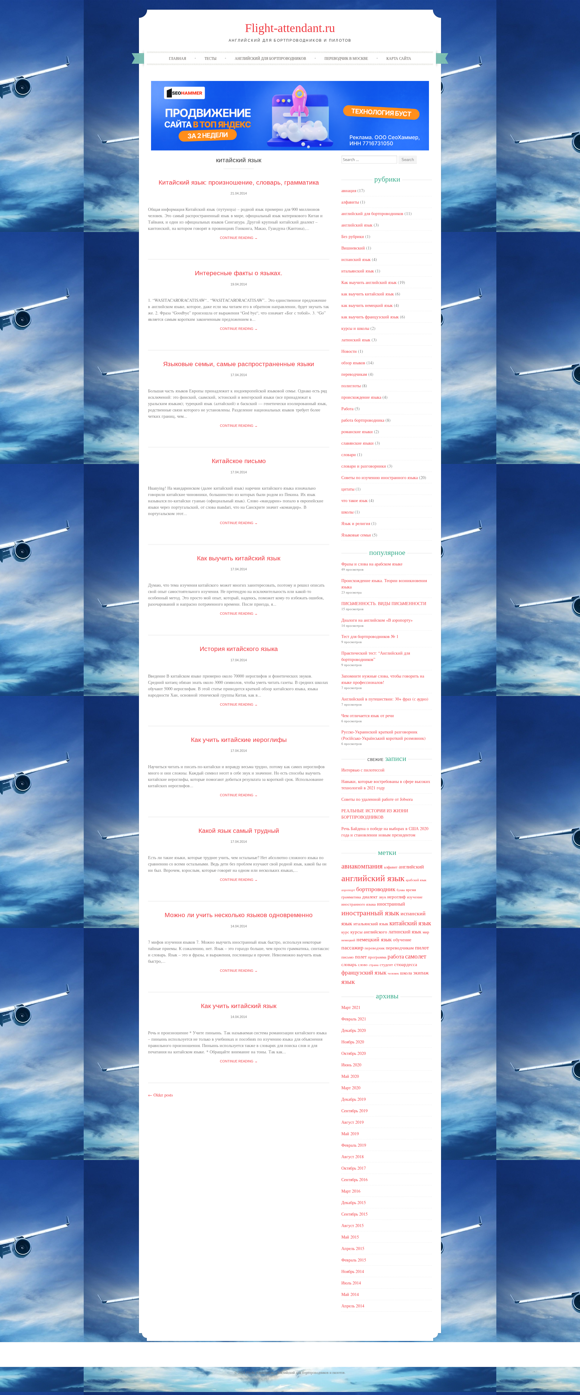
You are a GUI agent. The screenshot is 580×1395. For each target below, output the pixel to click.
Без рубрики (352, 236)
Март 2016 (350, 1191)
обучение (402, 939)
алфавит (391, 867)
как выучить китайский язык (367, 294)
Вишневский (353, 248)
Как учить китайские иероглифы (239, 739)
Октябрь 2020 (353, 1053)
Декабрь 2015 (353, 1202)
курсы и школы (355, 328)
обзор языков (353, 363)
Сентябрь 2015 (354, 1214)
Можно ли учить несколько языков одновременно (239, 914)
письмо (347, 957)
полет (361, 956)
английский (411, 866)
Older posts (160, 1095)
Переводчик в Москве (346, 58)
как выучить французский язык (370, 317)
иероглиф (396, 897)
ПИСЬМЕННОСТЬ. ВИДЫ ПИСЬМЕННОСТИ (383, 603)
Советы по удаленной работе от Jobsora (377, 799)
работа (396, 956)
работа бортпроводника (362, 420)
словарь (349, 964)
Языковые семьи (356, 535)
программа (377, 957)
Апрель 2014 (352, 1306)
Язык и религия (355, 523)
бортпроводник (375, 889)
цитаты (347, 489)
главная (177, 58)
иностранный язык (370, 912)
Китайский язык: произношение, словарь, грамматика (239, 182)
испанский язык (356, 259)
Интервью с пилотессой (363, 770)
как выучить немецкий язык (367, 305)
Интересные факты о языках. (238, 272)
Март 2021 (350, 1007)
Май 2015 (350, 1237)
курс (345, 932)
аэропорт (348, 890)
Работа (347, 408)
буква (401, 890)
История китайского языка (239, 648)
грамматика (351, 897)
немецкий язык (374, 939)
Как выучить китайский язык (238, 558)
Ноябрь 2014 (352, 1271)
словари (348, 454)
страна (374, 965)
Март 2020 (350, 1088)
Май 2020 (350, 1076)
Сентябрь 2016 (354, 1179)
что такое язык (354, 500)
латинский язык (355, 340)
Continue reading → (239, 238)
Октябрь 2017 (353, 1168)
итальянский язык (357, 271)
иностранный (391, 903)
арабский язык (416, 880)
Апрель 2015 (352, 1248)
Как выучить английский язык (369, 282)
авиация (348, 190)
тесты (210, 58)
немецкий (348, 940)
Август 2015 (352, 1225)
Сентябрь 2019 (354, 1110)
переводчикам (354, 374)
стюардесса (405, 964)
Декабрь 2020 (353, 1030)
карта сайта (398, 58)
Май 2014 (350, 1294)
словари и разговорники (363, 466)
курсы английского (368, 932)
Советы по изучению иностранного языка (379, 477)
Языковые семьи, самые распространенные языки (238, 363)
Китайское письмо (239, 460)
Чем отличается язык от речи (367, 715)
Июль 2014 (351, 1283)
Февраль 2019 (353, 1145)
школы (347, 512)
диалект (370, 897)
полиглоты (351, 385)
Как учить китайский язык (238, 1005)
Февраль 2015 (353, 1260)
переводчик (375, 948)
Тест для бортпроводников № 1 (369, 636)
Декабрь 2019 (353, 1099)
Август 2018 (352, 1156)
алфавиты (350, 202)
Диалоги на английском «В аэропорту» (377, 620)
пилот (422, 947)
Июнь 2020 (351, 1065)
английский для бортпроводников (270, 58)
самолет (415, 956)
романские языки (357, 431)
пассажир (352, 947)
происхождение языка (361, 397)
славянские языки (357, 443)
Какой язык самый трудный (238, 830)
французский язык (363, 972)
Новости (349, 351)
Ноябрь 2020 (352, 1042)
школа (406, 973)
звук (382, 897)
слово (363, 964)
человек (393, 973)
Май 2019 (350, 1133)
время (411, 889)
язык (348, 981)
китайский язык (410, 923)
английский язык (356, 225)
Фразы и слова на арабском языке (371, 564)
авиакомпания (362, 866)
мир (426, 932)
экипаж (421, 972)
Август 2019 (352, 1122)
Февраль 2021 (353, 1019)
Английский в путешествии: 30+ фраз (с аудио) (384, 699)
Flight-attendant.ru (290, 28)
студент (386, 964)
